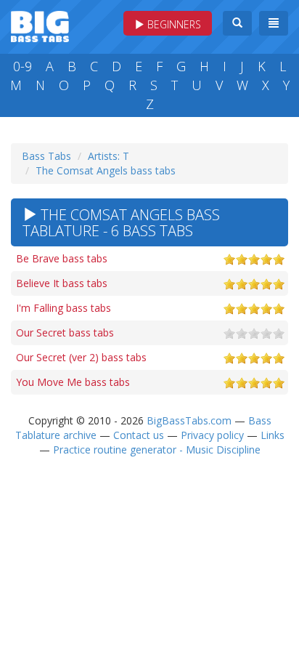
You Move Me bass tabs (73, 382)
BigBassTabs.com (189, 420)
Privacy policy (212, 435)
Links (272, 435)
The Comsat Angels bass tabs (106, 170)
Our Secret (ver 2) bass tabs (81, 357)
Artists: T (108, 156)
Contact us (138, 435)
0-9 (22, 66)
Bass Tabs (46, 156)
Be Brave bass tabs (61, 258)
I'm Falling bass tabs (63, 308)
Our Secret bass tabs (65, 332)
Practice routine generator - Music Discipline (157, 449)
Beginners (172, 24)
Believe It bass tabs (61, 283)
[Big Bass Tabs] (40, 25)
